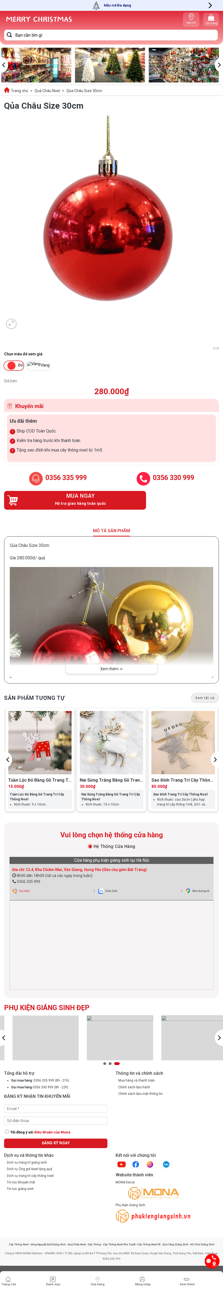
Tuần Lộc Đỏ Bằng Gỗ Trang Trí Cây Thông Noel (39, 780)
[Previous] (4, 65)
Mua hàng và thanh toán (136, 1080)
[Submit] (9, 35)
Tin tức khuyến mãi (21, 1182)
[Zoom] (11, 324)
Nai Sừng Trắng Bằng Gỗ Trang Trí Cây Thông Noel (111, 780)
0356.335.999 (43, 1080)
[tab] (111, 846)
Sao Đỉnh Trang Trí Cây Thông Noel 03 (182, 780)
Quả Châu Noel (47, 91)
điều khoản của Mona (52, 1132)
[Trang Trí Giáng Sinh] (38, 19)
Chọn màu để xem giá (23, 354)
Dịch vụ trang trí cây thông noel (30, 1176)
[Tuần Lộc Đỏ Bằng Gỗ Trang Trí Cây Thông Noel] (40, 742)
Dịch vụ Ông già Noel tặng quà (29, 1169)
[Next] (210, 5)
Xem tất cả (205, 698)
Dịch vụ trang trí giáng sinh (27, 1162)
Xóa (216, 348)
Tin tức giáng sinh (20, 1189)
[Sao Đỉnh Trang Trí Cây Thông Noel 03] (183, 742)
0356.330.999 (43, 1087)
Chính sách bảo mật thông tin (140, 1094)
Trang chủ (19, 91)
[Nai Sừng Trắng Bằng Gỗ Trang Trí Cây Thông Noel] (111, 742)
